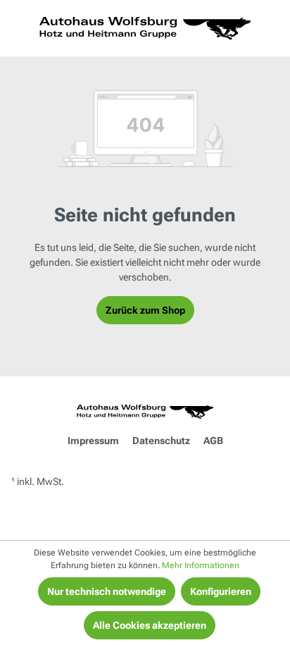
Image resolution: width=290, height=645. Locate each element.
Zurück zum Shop (145, 310)
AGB (213, 440)
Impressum (93, 440)
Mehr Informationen (200, 565)
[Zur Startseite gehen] (145, 28)
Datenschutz (161, 440)
